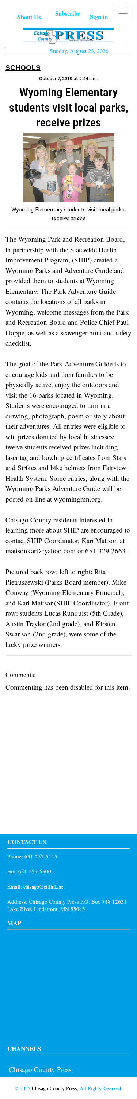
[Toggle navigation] (123, 11)
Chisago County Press (40, 1069)
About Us (28, 17)
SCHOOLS (23, 67)
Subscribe (67, 13)
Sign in (99, 16)
